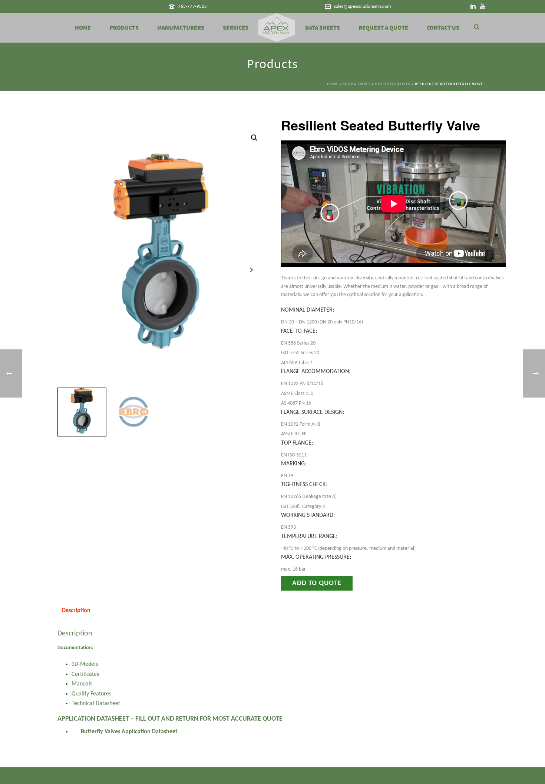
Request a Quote (383, 28)
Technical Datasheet (96, 704)
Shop (348, 84)
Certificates (85, 674)
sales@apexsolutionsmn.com (362, 6)
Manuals (82, 684)
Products (124, 28)
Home (83, 28)
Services (235, 28)
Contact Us (443, 28)
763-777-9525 (192, 6)
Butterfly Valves (392, 84)
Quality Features (91, 694)
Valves (364, 84)
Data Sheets (322, 28)
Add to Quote (316, 583)
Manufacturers (180, 28)
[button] (254, 137)
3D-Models (85, 664)
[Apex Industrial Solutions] (277, 28)
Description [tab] (76, 611)
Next (251, 270)
